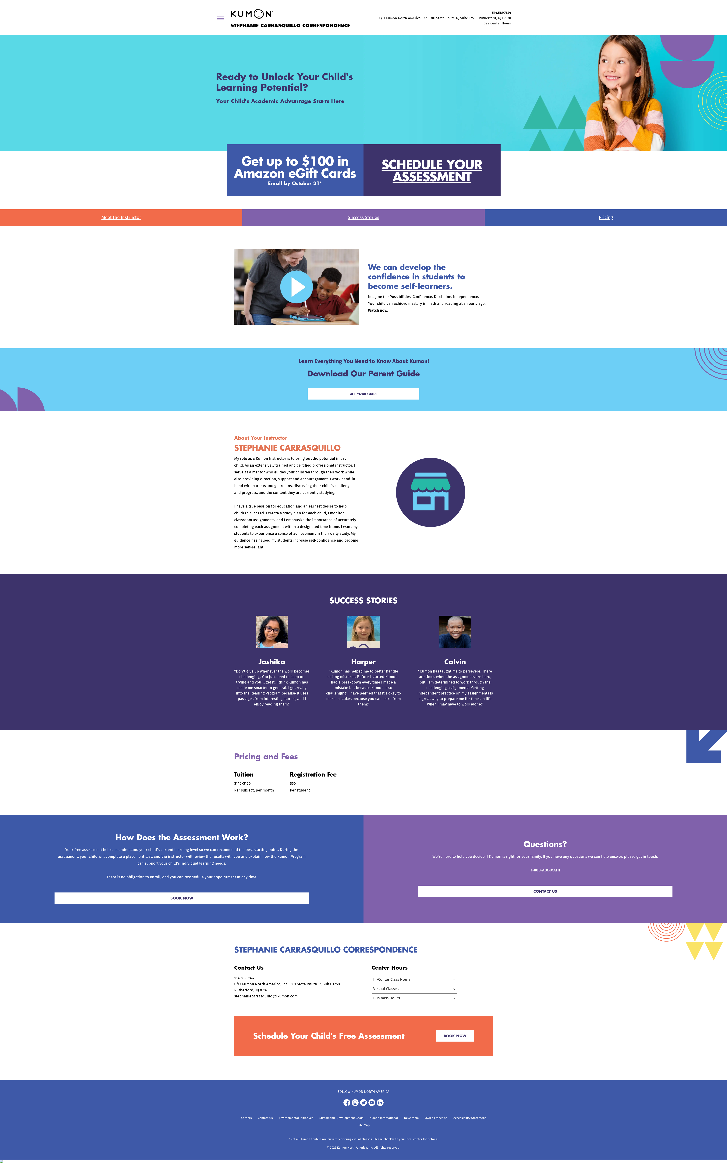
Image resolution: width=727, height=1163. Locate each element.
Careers (246, 1117)
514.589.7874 (501, 13)
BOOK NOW (181, 898)
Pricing (606, 217)
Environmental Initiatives (296, 1117)
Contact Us (265, 1117)
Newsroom (411, 1117)
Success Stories (363, 217)
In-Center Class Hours (391, 980)
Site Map (364, 1125)
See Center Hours (497, 23)
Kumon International (384, 1117)
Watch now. (378, 310)
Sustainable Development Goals (341, 1117)
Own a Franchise (436, 1117)
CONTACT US (545, 891)
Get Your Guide (364, 394)
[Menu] (222, 19)
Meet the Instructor (121, 217)
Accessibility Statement (469, 1117)
